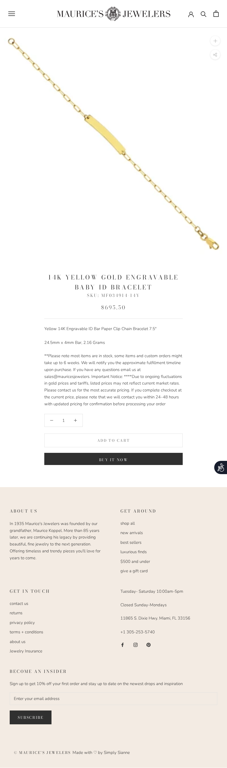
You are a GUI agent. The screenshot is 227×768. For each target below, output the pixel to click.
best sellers (130, 542)
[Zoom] (215, 40)
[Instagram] (135, 644)
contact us (19, 603)
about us (17, 641)
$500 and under (135, 561)
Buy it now (113, 460)
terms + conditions (26, 632)
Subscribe (30, 717)
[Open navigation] (11, 13)
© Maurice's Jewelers (43, 752)
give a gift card (134, 571)
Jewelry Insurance (26, 651)
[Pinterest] (148, 644)
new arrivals (131, 532)
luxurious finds (133, 552)
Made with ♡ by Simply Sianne (101, 752)
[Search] (204, 14)
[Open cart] (216, 14)
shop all (127, 523)
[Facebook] (122, 644)
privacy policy (22, 622)
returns (16, 613)
